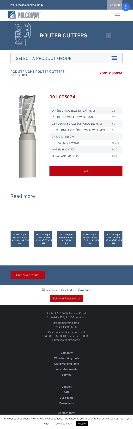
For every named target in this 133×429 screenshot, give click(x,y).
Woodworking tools (66, 358)
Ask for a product (28, 275)
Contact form (66, 412)
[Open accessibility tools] (126, 7)
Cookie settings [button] (63, 423)
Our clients (66, 397)
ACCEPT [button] (82, 423)
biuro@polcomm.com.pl (66, 339)
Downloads (66, 403)
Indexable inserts (67, 369)
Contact (66, 386)
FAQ (66, 392)
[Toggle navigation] (117, 15)
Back (86, 171)
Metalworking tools (66, 363)
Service (66, 374)
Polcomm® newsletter (66, 298)
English (115, 4)
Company (66, 352)
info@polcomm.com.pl (29, 4)
